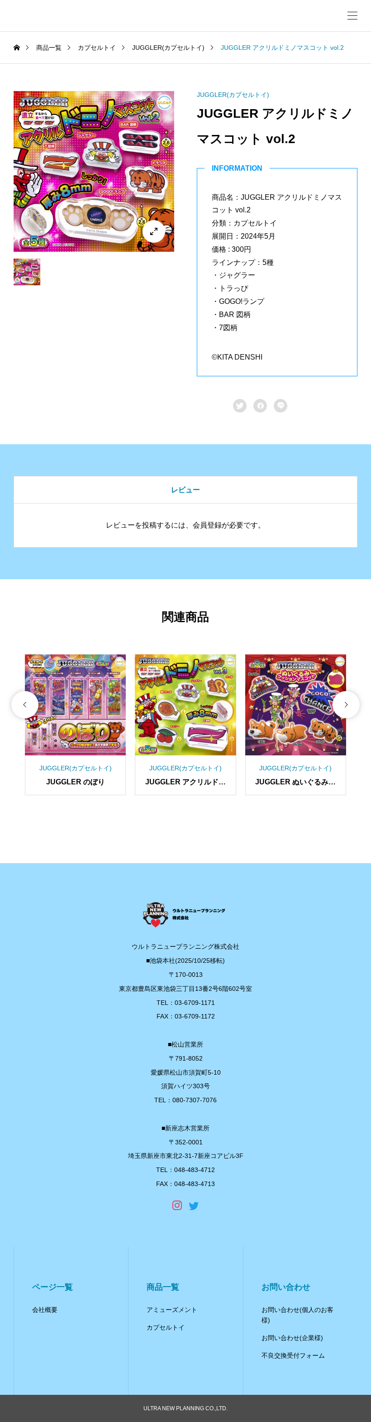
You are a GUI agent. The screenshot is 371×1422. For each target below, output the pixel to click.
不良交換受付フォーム (293, 1355)
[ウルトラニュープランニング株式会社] (185, 914)
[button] (24, 704)
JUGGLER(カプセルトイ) (233, 94)
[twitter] (194, 1206)
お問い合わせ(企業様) (292, 1337)
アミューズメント (172, 1309)
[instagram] (177, 1206)
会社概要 (44, 1309)
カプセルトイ (166, 1327)
